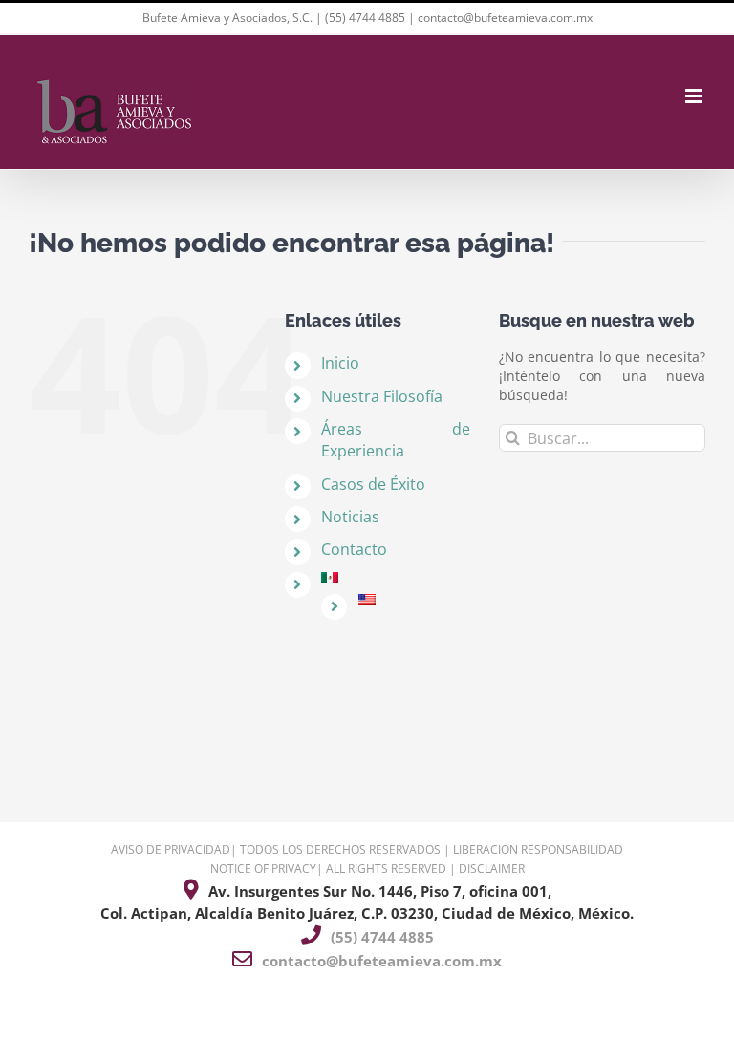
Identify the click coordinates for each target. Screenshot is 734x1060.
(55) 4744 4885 (365, 18)
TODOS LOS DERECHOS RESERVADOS (340, 849)
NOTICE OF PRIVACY (263, 868)
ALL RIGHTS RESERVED (386, 868)
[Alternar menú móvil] (695, 96)
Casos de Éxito (373, 484)
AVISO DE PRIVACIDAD (170, 849)
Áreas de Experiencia (395, 439)
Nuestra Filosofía (382, 396)
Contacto (354, 549)
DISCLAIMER (492, 868)
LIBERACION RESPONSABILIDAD (538, 849)
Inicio (340, 362)
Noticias (350, 516)
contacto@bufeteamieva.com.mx (505, 18)
